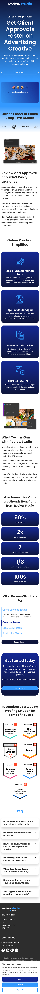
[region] (20, 977)
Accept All (20, 979)
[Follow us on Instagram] (7, 950)
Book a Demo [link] (19, 642)
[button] (20, 823)
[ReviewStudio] (20, 4)
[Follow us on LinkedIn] (12, 950)
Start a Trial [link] (19, 73)
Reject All (20, 990)
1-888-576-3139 (8, 946)
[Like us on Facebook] (3, 950)
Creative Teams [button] (11, 622)
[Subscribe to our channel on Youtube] (16, 950)
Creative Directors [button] (12, 627)
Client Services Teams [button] (14, 609)
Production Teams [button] (12, 633)
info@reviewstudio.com (11, 942)
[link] (20, 36)
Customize (20, 984)
